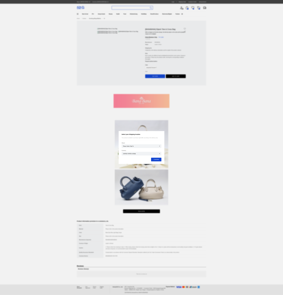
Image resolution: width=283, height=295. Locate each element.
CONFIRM (156, 159)
